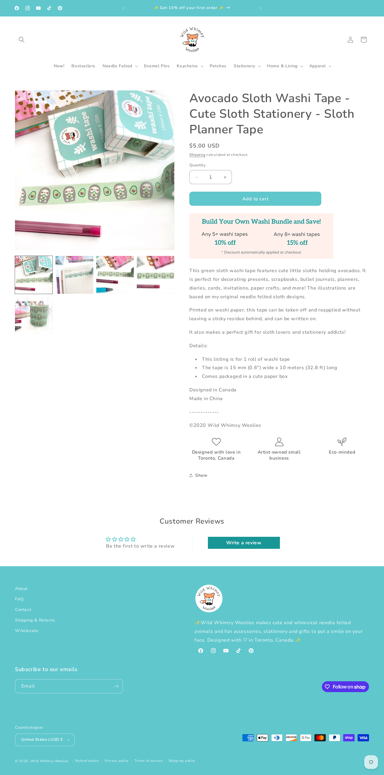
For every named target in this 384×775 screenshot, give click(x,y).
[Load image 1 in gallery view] (33, 274)
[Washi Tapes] (261, 257)
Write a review (243, 542)
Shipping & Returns (35, 620)
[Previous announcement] (123, 8)
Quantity (197, 165)
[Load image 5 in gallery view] (33, 315)
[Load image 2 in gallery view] (74, 274)
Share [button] (201, 475)
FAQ (19, 599)
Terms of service (149, 760)
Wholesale (26, 631)
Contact (23, 609)
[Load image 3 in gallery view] (115, 274)
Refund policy (87, 760)
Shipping (197, 154)
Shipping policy (182, 760)
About (21, 588)
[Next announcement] (260, 8)
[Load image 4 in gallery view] (155, 274)
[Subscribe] (116, 686)
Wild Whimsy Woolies (49, 761)
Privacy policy (117, 760)
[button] (21, 39)
